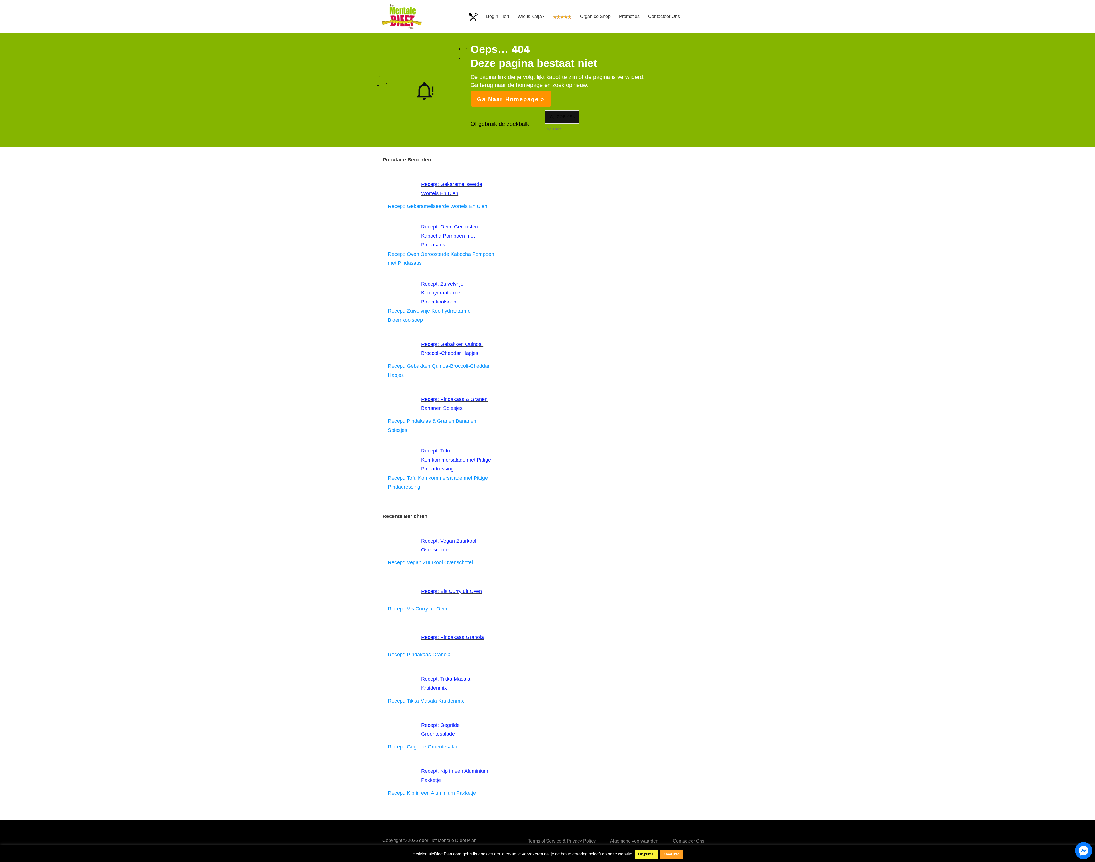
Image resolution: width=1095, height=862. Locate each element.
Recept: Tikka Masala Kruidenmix (426, 701)
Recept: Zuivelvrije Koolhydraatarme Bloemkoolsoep (442, 293)
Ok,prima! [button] (646, 854)
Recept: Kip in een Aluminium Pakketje (432, 793)
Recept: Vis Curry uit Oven (451, 591)
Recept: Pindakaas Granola (452, 637)
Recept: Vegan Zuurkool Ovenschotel (430, 562)
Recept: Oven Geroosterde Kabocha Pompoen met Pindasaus (451, 236)
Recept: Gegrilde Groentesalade (424, 747)
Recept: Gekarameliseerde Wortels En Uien (437, 206)
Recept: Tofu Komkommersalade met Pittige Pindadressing (456, 460)
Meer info (671, 854)
